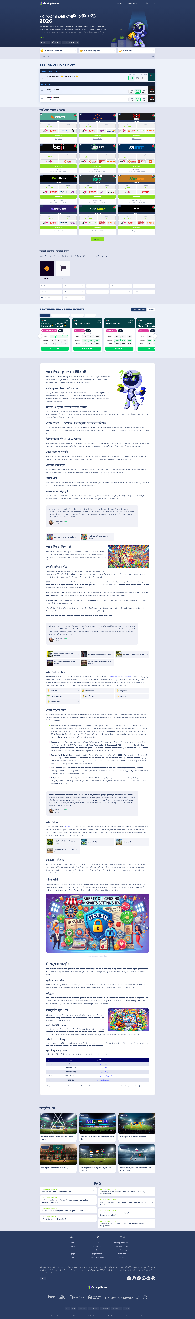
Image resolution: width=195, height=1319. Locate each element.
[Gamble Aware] (122, 1297)
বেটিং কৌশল (67, 827)
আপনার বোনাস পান (58, 135)
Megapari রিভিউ (136, 231)
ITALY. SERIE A (90, 315)
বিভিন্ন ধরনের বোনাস (112, 677)
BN (42, 1278)
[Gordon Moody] (94, 1297)
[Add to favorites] (42, 75)
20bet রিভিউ (97, 169)
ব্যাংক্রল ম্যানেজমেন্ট (97, 1254)
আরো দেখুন (96, 239)
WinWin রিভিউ (58, 200)
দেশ (73, 1250)
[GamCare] (77, 1297)
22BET (45, 336)
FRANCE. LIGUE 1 (77, 315)
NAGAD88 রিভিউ (97, 139)
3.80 (91, 340)
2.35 (117, 340)
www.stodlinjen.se (102, 1080)
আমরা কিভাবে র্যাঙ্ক (122, 1250)
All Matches (45, 315)
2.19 (97, 340)
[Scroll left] (40, 336)
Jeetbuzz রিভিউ (136, 200)
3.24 (85, 337)
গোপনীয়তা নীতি (109, 1316)
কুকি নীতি (73, 1316)
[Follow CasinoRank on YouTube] (144, 1278)
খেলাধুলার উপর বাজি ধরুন (134, 3)
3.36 (123, 337)
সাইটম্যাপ (121, 1257)
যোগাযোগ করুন (122, 1254)
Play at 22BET (55, 348)
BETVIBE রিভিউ (58, 231)
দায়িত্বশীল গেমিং (91, 1316)
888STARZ (45, 340)
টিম (73, 1257)
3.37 (85, 340)
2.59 (149, 340)
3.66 (91, 337)
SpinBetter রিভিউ (97, 231)
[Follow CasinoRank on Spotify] (148, 1278)
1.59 (65, 337)
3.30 (129, 340)
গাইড (147, 3)
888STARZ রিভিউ (136, 139)
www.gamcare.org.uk (103, 1064)
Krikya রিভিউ (58, 139)
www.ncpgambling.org (103, 1068)
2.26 (117, 337)
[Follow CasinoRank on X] (139, 1278)
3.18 (129, 337)
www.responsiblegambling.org (106, 1072)
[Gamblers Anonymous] (62, 1297)
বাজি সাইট (119, 3)
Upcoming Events (139, 309)
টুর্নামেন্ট (73, 1254)
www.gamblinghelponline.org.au (107, 1076)
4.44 (59, 337)
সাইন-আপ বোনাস (126, 677)
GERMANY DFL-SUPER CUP (60, 315)
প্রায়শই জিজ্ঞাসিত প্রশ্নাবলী (97, 1257)
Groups (151, 309)
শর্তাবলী (127, 1316)
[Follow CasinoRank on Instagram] (134, 1278)
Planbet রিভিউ (97, 200)
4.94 (53, 337)
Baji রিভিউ (58, 169)
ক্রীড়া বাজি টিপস (97, 1246)
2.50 (149, 337)
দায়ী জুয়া (97, 1250)
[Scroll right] (155, 336)
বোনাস (72, 1243)
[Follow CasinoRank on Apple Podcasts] (153, 1278)
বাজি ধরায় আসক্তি (54, 1316)
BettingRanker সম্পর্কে (121, 1243)
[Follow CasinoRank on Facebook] (129, 1278)
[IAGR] (51, 1297)
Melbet (45, 343)
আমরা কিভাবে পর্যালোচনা (122, 1246)
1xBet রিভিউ (136, 169)
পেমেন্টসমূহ (72, 1246)
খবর (154, 3)
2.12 (97, 337)
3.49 (123, 340)
